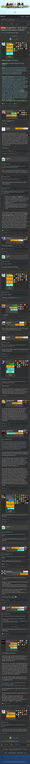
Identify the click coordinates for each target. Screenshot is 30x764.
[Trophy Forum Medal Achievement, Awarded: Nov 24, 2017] (27, 240)
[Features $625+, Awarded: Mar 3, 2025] (21, 501)
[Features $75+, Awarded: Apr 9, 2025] (19, 307)
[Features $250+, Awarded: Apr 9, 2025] (27, 307)
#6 (28, 269)
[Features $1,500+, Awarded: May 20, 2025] (18, 367)
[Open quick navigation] (28, 24)
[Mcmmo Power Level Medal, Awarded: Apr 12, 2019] (22, 43)
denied (15, 78)
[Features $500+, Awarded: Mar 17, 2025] (16, 49)
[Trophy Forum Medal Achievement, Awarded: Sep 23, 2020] (19, 717)
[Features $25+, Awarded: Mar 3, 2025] (16, 499)
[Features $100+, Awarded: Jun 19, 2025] (20, 713)
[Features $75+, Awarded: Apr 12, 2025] (22, 113)
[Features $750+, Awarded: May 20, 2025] (25, 365)
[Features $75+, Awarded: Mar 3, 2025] (19, 499)
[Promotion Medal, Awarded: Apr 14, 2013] (25, 238)
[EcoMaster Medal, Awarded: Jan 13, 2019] (18, 43)
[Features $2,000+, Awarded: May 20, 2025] (20, 367)
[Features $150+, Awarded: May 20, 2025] (25, 363)
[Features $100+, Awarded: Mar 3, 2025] (21, 499)
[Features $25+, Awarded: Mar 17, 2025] (26, 45)
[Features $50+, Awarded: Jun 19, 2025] (17, 713)
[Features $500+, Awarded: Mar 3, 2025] (19, 501)
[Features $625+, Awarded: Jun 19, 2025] (22, 715)
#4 (28, 232)
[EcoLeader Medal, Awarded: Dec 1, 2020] (17, 711)
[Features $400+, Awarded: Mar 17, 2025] (14, 49)
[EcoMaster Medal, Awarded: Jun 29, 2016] (23, 497)
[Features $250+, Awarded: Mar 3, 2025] (27, 499)
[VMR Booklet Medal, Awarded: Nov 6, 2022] (21, 305)
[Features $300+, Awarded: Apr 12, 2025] (22, 115)
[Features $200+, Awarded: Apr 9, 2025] (25, 307)
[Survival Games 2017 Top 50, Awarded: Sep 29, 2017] (25, 495)
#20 (28, 733)
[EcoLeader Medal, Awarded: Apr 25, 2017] (20, 43)
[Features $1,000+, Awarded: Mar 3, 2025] (25, 501)
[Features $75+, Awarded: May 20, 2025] (21, 363)
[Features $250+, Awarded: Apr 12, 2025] (20, 115)
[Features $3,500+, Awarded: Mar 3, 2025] (23, 503)
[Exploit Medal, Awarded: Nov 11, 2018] (16, 45)
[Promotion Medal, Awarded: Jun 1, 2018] (18, 361)
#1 (28, 106)
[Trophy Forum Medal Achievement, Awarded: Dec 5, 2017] (26, 115)
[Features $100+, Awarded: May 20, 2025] (23, 363)
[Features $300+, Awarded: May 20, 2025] (18, 365)
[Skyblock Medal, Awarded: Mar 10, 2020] (25, 431)
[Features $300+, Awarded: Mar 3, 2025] (16, 501)
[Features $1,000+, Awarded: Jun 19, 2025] (26, 715)
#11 (28, 395)
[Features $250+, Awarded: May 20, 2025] (16, 365)
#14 (28, 521)
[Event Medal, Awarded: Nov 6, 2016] (19, 495)
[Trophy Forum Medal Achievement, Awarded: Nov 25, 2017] (26, 403)
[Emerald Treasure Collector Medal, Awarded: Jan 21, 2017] (17, 497)
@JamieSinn (17, 297)
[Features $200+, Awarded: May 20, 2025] (27, 363)
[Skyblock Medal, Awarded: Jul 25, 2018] (20, 641)
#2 (28, 123)
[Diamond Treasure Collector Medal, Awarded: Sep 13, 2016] (16, 497)
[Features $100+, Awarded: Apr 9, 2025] (21, 307)
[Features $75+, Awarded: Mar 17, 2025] (16, 47)
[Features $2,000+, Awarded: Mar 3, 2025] (17, 503)
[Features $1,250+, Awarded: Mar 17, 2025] (24, 49)
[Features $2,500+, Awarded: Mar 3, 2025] (19, 503)
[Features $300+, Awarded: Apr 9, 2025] (19, 309)
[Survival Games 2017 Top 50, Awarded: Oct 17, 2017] (26, 43)
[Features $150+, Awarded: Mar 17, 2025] (20, 47)
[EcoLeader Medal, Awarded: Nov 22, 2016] (20, 111)
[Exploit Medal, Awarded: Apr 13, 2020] (26, 111)
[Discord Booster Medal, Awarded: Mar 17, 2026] (27, 497)
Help (6, 753)
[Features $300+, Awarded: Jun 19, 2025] (17, 715)
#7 (28, 300)
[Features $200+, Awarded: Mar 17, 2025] (22, 47)
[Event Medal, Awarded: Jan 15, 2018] (20, 711)
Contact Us (5, 749)
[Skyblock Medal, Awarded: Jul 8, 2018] (25, 240)
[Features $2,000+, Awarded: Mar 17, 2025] (14, 51)
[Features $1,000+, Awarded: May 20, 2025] (27, 365)
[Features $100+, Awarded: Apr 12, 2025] (24, 113)
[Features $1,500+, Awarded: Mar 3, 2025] (16, 503)
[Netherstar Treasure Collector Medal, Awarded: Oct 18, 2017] (19, 497)
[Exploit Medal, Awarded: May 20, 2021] (16, 363)
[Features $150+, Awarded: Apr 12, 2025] (26, 113)
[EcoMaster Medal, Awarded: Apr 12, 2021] (19, 711)
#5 (28, 251)
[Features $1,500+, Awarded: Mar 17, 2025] (26, 49)
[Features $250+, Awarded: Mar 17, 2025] (24, 47)
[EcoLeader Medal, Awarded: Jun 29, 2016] (21, 497)
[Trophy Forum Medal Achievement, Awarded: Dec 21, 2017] (18, 45)
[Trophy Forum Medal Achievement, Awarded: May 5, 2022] (24, 645)
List (20, 103)
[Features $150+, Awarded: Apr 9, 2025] (23, 307)
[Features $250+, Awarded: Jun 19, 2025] (26, 713)
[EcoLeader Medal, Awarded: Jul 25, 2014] (24, 400)
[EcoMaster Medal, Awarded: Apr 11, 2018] (23, 361)
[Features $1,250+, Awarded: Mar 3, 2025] (27, 501)
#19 (28, 706)
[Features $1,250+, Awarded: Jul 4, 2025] (17, 717)
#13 (28, 490)
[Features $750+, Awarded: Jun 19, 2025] (24, 715)
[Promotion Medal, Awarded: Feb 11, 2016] (28, 322)
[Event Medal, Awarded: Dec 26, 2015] (27, 431)
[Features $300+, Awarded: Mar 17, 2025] (26, 47)
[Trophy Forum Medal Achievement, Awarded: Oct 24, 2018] (26, 549)
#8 (28, 317)
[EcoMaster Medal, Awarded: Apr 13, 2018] (26, 400)
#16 (28, 566)
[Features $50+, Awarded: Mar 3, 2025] (17, 499)
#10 (28, 356)
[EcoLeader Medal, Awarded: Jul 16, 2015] (21, 361)
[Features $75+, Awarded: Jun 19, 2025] (19, 713)
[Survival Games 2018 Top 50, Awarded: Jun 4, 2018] (24, 43)
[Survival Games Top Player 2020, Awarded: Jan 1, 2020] (24, 45)
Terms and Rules (12, 753)
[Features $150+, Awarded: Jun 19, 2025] (22, 713)
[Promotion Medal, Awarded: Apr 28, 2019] (14, 43)
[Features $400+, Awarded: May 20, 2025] (20, 365)
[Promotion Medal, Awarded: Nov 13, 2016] (18, 111)
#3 (28, 153)
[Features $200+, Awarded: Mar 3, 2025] (25, 499)
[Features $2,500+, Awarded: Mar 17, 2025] (16, 51)
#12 (28, 426)
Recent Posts (12, 19)
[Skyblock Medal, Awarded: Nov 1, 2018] (20, 45)
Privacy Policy (20, 753)
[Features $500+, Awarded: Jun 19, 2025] (20, 715)
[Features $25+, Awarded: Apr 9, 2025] (25, 305)
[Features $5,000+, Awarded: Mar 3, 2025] (16, 505)
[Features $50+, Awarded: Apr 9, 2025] (27, 305)
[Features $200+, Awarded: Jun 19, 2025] (24, 713)
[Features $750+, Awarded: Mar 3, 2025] (23, 501)
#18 (28, 636)
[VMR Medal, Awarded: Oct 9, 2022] (19, 305)
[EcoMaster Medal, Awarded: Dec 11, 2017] (24, 111)
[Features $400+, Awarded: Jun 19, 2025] (19, 715)
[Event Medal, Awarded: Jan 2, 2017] (22, 111)
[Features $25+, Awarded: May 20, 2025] (18, 363)
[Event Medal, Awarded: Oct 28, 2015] (14, 45)
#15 (28, 542)
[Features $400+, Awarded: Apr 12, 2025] (24, 115)
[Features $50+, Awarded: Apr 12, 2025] (20, 113)
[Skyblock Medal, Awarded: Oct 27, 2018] (26, 547)
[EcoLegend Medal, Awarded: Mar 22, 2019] (16, 43)
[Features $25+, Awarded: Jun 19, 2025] (26, 711)
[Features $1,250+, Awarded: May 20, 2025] (16, 367)
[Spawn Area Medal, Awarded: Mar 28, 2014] (20, 361)
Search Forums (4, 19)
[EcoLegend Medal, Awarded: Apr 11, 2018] (25, 361)
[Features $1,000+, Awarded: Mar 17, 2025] (22, 49)
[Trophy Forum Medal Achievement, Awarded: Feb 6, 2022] (26, 324)
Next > (17, 39)
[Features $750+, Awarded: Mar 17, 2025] (20, 49)
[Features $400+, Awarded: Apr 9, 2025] (21, 309)
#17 (28, 602)
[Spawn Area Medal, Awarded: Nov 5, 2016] (23, 495)
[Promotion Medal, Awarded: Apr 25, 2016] (18, 641)
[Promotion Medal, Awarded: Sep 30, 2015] (28, 547)
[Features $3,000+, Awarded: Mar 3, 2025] (21, 503)
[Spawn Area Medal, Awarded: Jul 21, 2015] (27, 238)
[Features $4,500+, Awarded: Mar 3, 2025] (27, 503)
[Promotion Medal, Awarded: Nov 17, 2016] (17, 495)
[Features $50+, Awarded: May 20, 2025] (20, 363)
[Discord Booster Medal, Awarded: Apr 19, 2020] (25, 433)
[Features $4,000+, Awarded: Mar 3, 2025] (25, 503)
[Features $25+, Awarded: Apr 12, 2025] (18, 113)
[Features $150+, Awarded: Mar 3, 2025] (23, 499)
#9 (28, 332)
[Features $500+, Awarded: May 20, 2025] (21, 365)
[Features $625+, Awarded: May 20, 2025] (23, 365)
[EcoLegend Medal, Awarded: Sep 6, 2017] (25, 497)
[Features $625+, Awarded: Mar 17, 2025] (18, 49)
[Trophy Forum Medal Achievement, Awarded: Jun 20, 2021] (23, 309)
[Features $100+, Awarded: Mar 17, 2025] (18, 47)
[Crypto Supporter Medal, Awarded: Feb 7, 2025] (21, 495)
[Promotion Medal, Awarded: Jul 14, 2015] (23, 305)
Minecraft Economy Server (15, 749)
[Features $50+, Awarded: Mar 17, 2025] (14, 47)
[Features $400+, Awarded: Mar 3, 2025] (17, 501)
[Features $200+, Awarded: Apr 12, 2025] (18, 115)
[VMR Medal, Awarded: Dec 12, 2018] (22, 45)
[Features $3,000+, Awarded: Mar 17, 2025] (18, 51)
